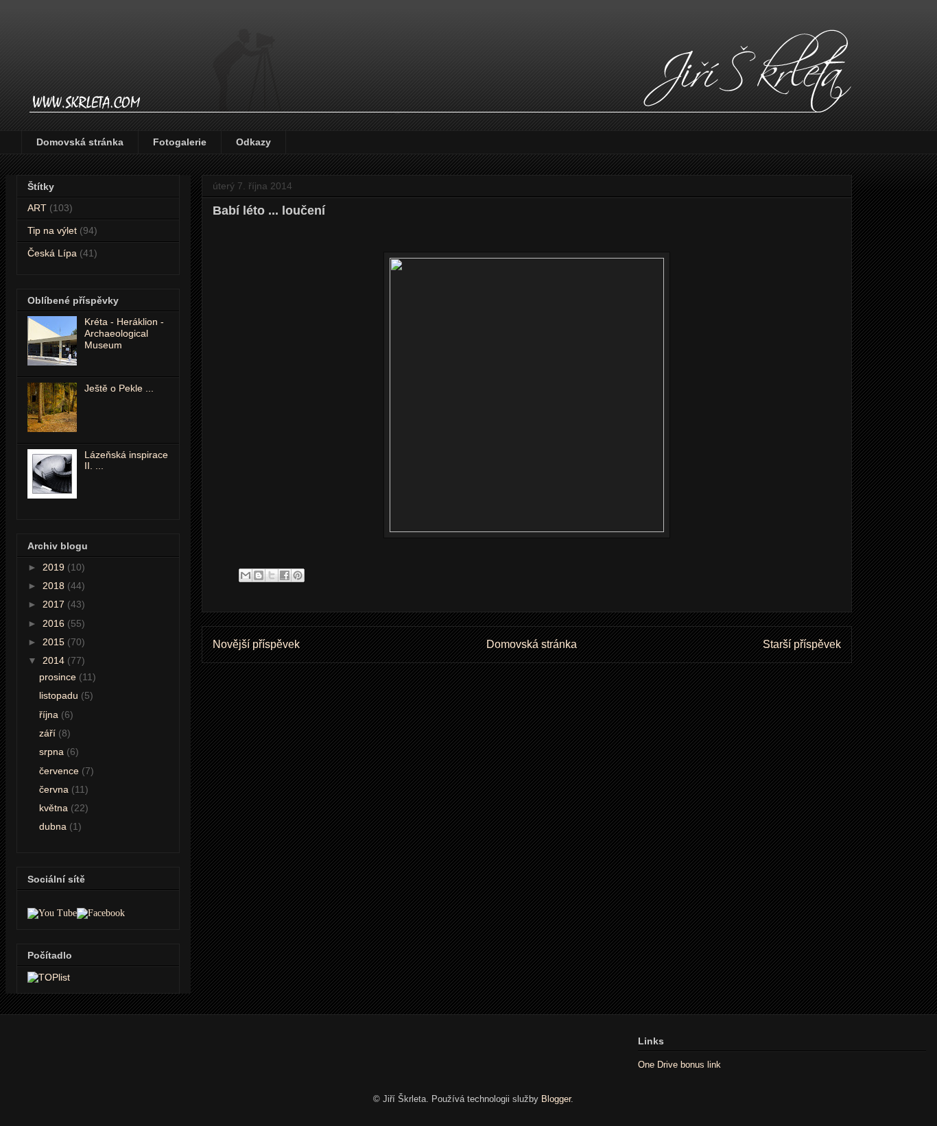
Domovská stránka (79, 141)
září (48, 733)
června (55, 789)
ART (37, 207)
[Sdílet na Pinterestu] (298, 575)
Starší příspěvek (802, 644)
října (50, 714)
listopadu (60, 695)
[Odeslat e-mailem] (245, 575)
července (60, 770)
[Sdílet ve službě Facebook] (285, 575)
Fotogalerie (179, 141)
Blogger (556, 1099)
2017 (55, 604)
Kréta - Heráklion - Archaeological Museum (124, 333)
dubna (54, 826)
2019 (55, 567)
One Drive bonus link (679, 1064)
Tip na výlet (52, 230)
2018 (55, 585)
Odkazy (253, 141)
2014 (55, 660)
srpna (53, 751)
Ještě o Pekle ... (119, 388)
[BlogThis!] (258, 575)
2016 (55, 623)
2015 (55, 641)
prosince (59, 676)
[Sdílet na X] (271, 575)
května (55, 807)
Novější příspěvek (256, 644)
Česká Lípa (52, 253)
